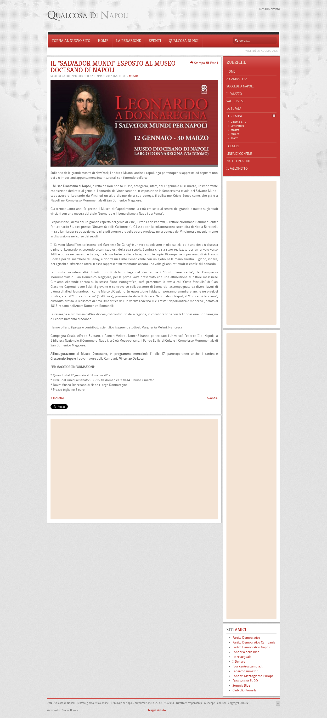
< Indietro (57, 398)
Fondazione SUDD (245, 681)
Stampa (199, 63)
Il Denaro (238, 661)
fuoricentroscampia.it (247, 666)
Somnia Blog (241, 685)
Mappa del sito (157, 710)
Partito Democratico (246, 637)
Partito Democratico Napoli (251, 647)
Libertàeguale (241, 657)
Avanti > (212, 398)
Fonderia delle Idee (245, 652)
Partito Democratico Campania (253, 642)
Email (213, 63)
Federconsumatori (245, 671)
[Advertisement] (134, 469)
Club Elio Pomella (244, 690)
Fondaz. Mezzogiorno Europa (253, 676)
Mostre (134, 76)
